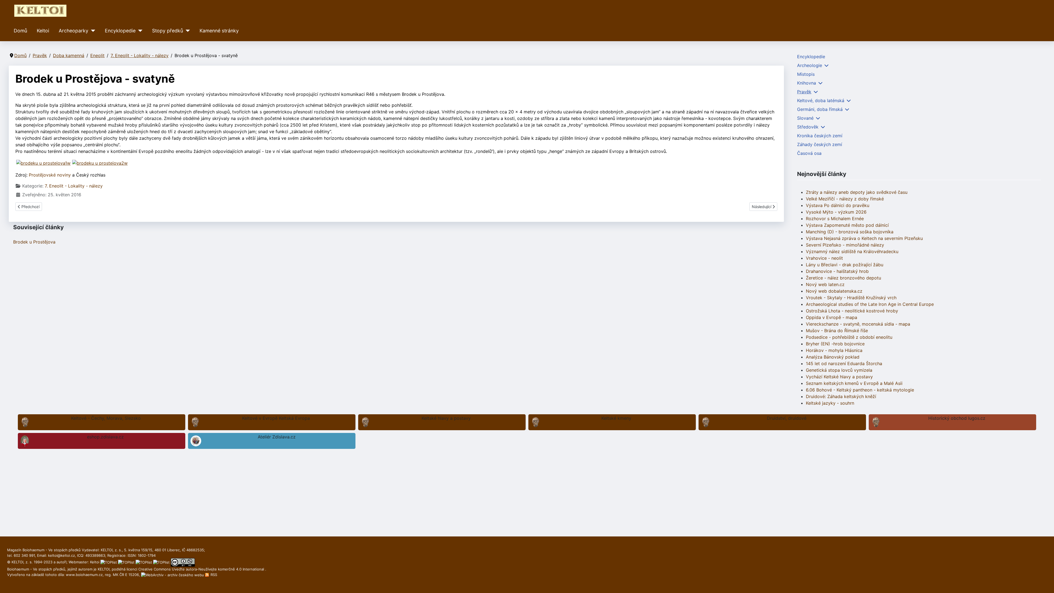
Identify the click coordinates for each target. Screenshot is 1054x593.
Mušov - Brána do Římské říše (837, 330)
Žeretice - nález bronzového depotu (843, 278)
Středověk (807, 127)
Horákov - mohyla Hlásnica (834, 350)
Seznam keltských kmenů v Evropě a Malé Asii (854, 383)
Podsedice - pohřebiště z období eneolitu (849, 337)
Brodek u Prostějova (34, 242)
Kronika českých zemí (819, 135)
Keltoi (43, 30)
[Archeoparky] (91, 30)
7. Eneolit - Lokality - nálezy (74, 186)
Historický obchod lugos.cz (956, 418)
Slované (805, 118)
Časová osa (809, 153)
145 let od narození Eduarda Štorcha (844, 363)
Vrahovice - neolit (824, 258)
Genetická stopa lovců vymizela (839, 370)
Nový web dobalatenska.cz (834, 291)
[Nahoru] (1044, 583)
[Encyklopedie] (139, 30)
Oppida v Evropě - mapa (831, 317)
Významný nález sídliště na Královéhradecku (852, 251)
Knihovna (806, 83)
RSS (213, 574)
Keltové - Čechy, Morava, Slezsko (106, 418)
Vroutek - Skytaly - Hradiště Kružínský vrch (851, 297)
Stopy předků (167, 30)
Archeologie (809, 65)
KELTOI (104, 569)
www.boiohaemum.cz (84, 574)
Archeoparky (73, 30)
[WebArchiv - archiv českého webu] (173, 574)
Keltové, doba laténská (820, 100)
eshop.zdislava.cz (105, 437)
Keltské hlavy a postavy (446, 418)
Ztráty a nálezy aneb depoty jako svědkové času (856, 192)
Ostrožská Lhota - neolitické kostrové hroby (852, 311)
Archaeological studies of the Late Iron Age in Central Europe (870, 304)
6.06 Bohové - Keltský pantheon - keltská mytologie (860, 390)
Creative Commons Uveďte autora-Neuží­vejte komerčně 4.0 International (201, 569)
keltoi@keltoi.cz (61, 555)
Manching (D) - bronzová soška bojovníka (849, 231)
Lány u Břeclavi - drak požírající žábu (844, 264)
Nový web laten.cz (825, 284)
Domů (20, 30)
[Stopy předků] (186, 30)
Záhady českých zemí (819, 144)
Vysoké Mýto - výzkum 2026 (836, 212)
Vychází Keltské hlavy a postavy (839, 376)
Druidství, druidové (786, 418)
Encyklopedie (120, 30)
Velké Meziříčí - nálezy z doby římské (845, 199)
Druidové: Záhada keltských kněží (841, 396)
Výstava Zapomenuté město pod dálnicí (847, 225)
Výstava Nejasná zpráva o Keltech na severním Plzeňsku (864, 238)
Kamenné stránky (219, 30)
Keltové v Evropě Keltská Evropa (276, 418)
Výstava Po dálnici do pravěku (837, 205)
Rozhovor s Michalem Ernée (835, 218)
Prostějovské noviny (50, 175)
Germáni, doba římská (820, 109)
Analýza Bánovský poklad (832, 357)
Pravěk (804, 91)
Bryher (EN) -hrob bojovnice (835, 343)
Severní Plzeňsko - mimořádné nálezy (845, 245)
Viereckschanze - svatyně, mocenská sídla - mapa (858, 324)
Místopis (806, 74)
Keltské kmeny (616, 418)
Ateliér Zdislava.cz (277, 437)
